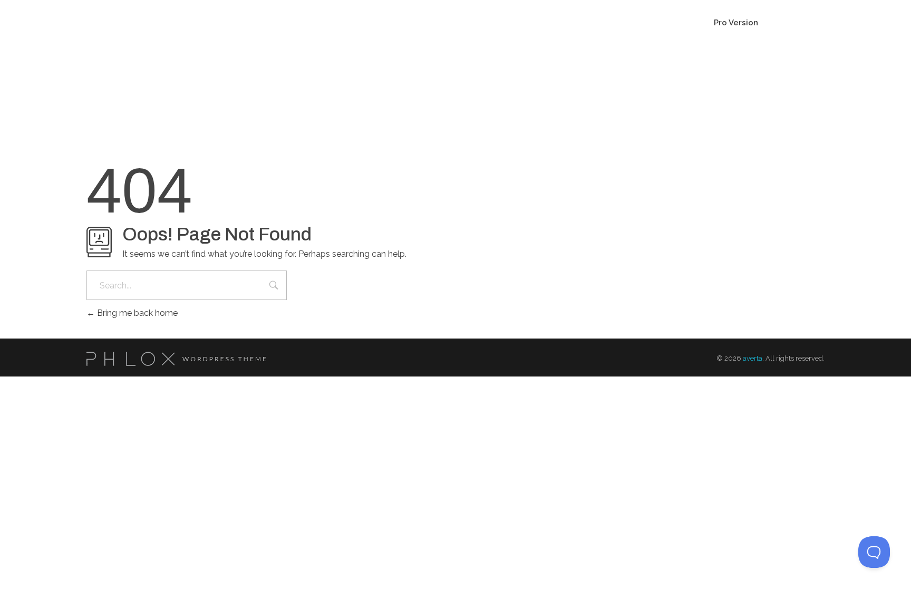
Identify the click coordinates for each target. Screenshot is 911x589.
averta (752, 358)
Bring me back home (136, 313)
